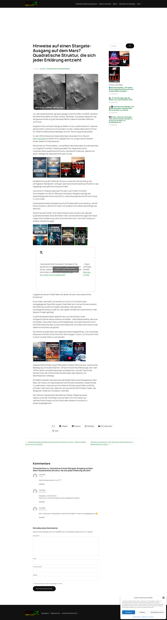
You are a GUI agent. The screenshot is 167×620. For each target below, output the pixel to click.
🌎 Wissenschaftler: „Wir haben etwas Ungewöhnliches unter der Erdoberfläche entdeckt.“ (121, 89)
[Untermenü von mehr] (141, 3)
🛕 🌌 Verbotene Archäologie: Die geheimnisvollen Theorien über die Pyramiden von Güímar (121, 108)
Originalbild (41, 138)
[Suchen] (130, 45)
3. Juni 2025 (42, 474)
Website (35, 575)
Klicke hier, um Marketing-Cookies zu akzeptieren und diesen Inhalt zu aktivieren (65, 269)
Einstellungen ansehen (157, 612)
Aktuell (43, 68)
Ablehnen (142, 612)
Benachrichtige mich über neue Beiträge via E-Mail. (48, 583)
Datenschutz (145, 616)
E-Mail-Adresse (37, 566)
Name (35, 558)
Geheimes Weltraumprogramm (58, 68)
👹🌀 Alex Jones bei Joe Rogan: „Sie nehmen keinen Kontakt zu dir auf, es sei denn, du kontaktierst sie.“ (120, 119)
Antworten (42, 484)
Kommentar (36, 536)
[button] (163, 598)
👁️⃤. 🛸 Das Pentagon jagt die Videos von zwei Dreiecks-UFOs (120, 99)
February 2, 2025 (87, 273)
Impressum (151, 616)
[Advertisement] (83, 21)
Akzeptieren (128, 612)
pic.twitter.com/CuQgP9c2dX (52, 275)
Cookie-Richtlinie (137, 616)
